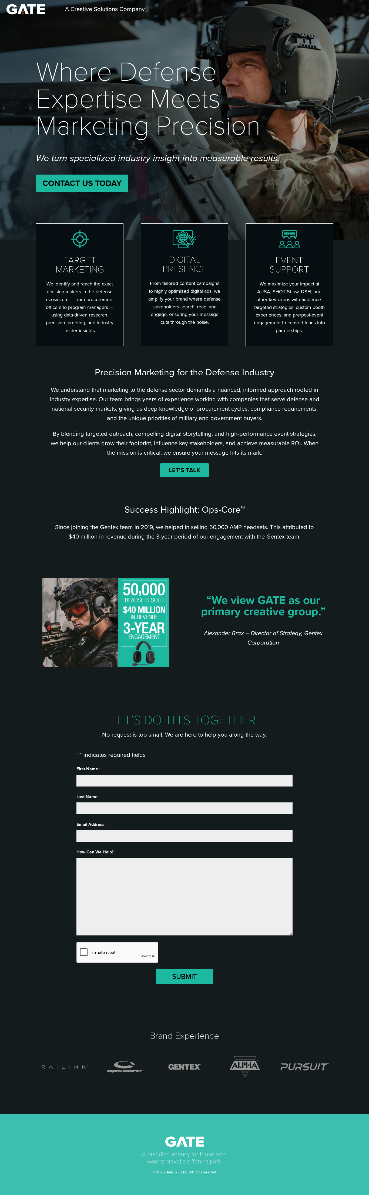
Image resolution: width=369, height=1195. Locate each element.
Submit (184, 976)
